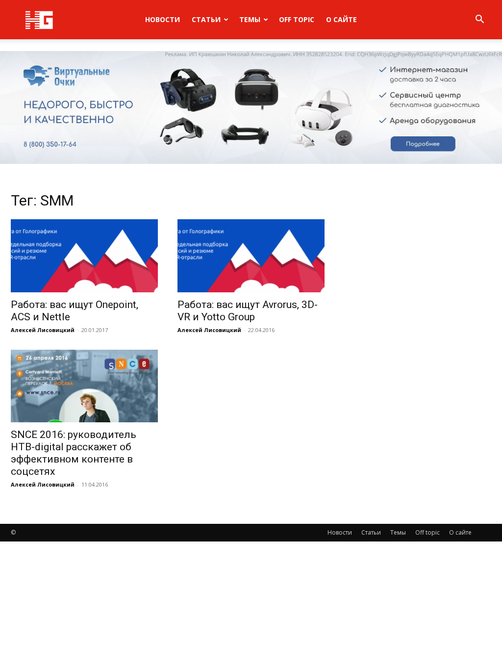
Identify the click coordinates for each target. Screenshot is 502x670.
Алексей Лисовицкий (43, 330)
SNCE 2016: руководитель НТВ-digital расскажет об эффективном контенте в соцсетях (73, 453)
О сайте (341, 19)
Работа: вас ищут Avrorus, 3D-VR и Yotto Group (247, 311)
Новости (162, 19)
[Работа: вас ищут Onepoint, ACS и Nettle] (84, 255)
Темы (249, 19)
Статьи (206, 19)
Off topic (296, 19)
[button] (479, 20)
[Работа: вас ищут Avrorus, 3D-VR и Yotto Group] (251, 255)
